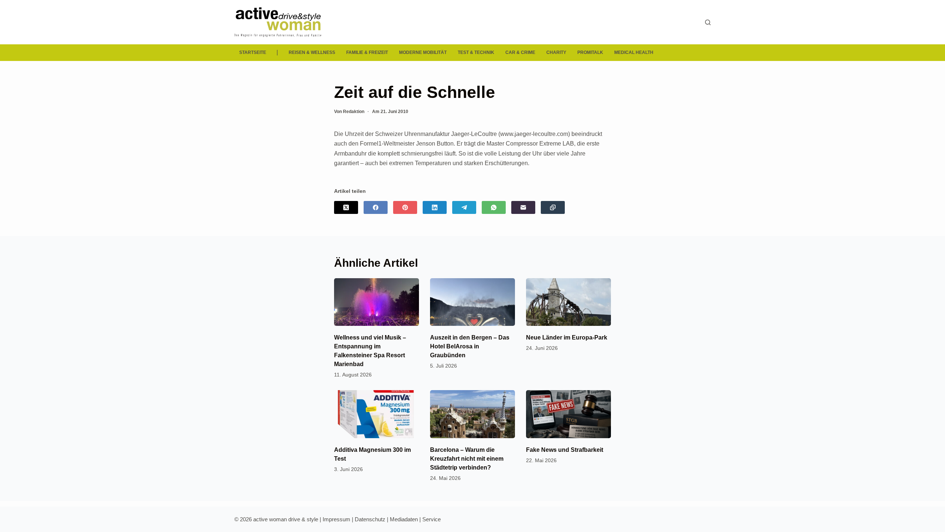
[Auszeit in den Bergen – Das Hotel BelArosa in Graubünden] (472, 302)
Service (431, 519)
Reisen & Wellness (312, 52)
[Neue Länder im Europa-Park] (568, 302)
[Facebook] (376, 207)
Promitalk (590, 52)
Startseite (252, 52)
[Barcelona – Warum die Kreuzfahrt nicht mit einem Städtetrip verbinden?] (472, 414)
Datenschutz (370, 519)
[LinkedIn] (435, 207)
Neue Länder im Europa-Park (566, 337)
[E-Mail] (523, 207)
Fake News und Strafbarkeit (564, 450)
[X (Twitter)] (346, 207)
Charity (556, 52)
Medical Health (633, 52)
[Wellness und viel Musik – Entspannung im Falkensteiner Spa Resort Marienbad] (376, 302)
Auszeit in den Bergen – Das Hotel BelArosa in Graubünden (469, 346)
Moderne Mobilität (423, 52)
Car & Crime (520, 52)
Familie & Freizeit (367, 52)
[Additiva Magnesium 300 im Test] (376, 414)
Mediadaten (404, 519)
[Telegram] (464, 207)
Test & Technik (476, 52)
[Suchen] (708, 22)
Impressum (336, 519)
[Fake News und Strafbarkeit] (568, 414)
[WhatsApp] (494, 207)
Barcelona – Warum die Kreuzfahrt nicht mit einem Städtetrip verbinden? (467, 459)
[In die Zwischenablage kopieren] (553, 207)
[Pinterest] (405, 207)
